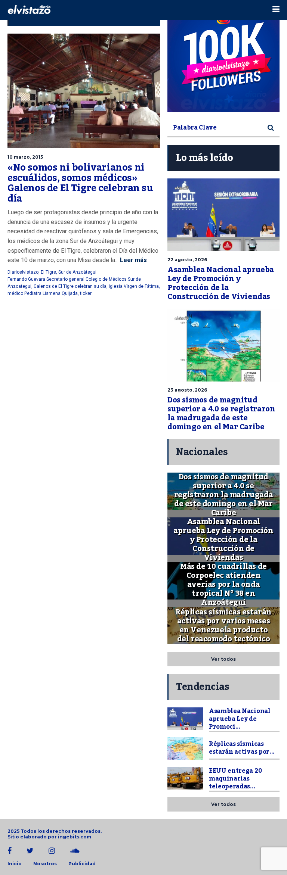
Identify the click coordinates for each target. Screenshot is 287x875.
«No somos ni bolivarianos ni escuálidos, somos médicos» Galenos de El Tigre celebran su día (80, 183)
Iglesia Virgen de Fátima (134, 286)
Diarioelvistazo (22, 272)
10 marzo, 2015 (25, 157)
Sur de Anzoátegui (77, 272)
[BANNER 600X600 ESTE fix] (223, 56)
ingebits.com (74, 837)
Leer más (132, 260)
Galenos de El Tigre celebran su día (70, 286)
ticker (86, 293)
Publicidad (82, 864)
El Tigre (48, 272)
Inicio (14, 864)
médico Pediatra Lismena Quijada (42, 293)
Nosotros (45, 864)
